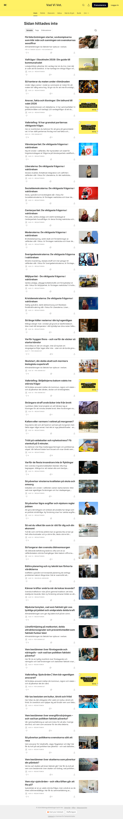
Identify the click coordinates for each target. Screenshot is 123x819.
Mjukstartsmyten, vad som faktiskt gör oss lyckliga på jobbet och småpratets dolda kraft (50, 609)
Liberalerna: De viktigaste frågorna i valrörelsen (45, 168)
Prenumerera (100, 5)
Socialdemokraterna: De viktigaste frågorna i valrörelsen (49, 190)
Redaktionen (40, 71)
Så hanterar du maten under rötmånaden (47, 81)
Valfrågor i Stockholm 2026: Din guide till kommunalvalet (47, 61)
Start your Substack (56, 812)
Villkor (74, 808)
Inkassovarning (82, 808)
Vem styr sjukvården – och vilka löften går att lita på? (49, 783)
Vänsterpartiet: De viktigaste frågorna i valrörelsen (46, 146)
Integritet (67, 808)
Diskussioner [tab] (46, 30)
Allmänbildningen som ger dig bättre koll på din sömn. (47, 613)
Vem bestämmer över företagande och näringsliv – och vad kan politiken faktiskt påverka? (48, 652)
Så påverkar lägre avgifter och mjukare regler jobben (50, 505)
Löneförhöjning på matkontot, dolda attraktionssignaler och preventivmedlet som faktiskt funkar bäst (50, 629)
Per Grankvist (47, 49)
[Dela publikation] (88, 5)
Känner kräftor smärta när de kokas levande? (50, 588)
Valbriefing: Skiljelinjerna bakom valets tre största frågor (48, 382)
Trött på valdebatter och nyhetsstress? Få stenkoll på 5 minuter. (48, 442)
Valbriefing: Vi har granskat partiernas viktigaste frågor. (46, 124)
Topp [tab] (37, 30)
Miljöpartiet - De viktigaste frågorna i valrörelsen (45, 278)
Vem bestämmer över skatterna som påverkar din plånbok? (50, 761)
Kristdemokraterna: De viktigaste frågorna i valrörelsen (49, 300)
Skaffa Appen (71, 812)
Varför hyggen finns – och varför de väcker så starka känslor (50, 341)
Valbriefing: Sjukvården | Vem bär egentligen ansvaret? (49, 676)
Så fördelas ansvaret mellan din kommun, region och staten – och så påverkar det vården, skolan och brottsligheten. (50, 388)
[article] (61, 45)
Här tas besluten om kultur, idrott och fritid (48, 696)
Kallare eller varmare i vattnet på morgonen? (49, 421)
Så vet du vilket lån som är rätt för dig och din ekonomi (49, 527)
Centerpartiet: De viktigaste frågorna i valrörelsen (46, 212)
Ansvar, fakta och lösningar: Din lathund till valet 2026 (48, 102)
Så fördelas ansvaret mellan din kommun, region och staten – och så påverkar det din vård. (50, 682)
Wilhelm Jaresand (42, 578)
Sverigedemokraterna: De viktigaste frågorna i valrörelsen (50, 256)
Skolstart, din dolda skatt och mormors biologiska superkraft (46, 363)
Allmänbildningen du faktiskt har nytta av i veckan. (46, 46)
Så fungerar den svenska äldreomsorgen (47, 547)
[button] (35, 13)
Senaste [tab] (29, 30)
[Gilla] (26, 74)
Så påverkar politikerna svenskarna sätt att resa (48, 739)
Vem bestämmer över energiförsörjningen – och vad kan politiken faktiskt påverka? (49, 717)
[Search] (83, 5)
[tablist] (39, 30)
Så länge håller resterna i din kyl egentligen (48, 320)
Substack (51, 816)
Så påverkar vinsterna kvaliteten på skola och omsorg (50, 483)
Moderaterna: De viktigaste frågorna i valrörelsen (45, 234)
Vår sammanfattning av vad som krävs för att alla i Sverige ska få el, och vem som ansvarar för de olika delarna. (49, 723)
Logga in (115, 5)
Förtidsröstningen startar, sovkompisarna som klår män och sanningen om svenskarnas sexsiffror (50, 40)
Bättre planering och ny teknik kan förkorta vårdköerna (48, 568)
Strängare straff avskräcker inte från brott (48, 402)
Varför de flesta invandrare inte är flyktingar (49, 462)
